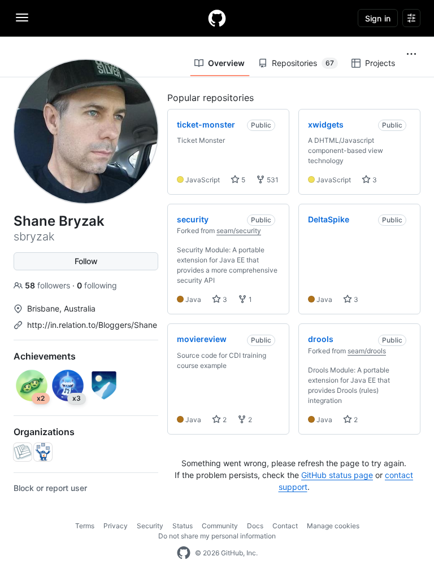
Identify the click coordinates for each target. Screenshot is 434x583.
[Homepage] (217, 18)
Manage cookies (333, 525)
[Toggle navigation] (22, 17)
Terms (84, 525)
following (97, 285)
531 (272, 180)
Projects (380, 63)
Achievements (45, 356)
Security (150, 525)
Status (182, 525)
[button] (411, 54)
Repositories (303, 63)
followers (48, 285)
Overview (226, 63)
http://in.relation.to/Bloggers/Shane (92, 325)
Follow (86, 261)
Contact (285, 525)
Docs (255, 525)
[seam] (23, 452)
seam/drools (367, 351)
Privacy (115, 525)
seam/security (238, 230)
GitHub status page (337, 475)
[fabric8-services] (43, 452)
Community (220, 525)
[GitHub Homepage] (183, 553)
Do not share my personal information (217, 536)
